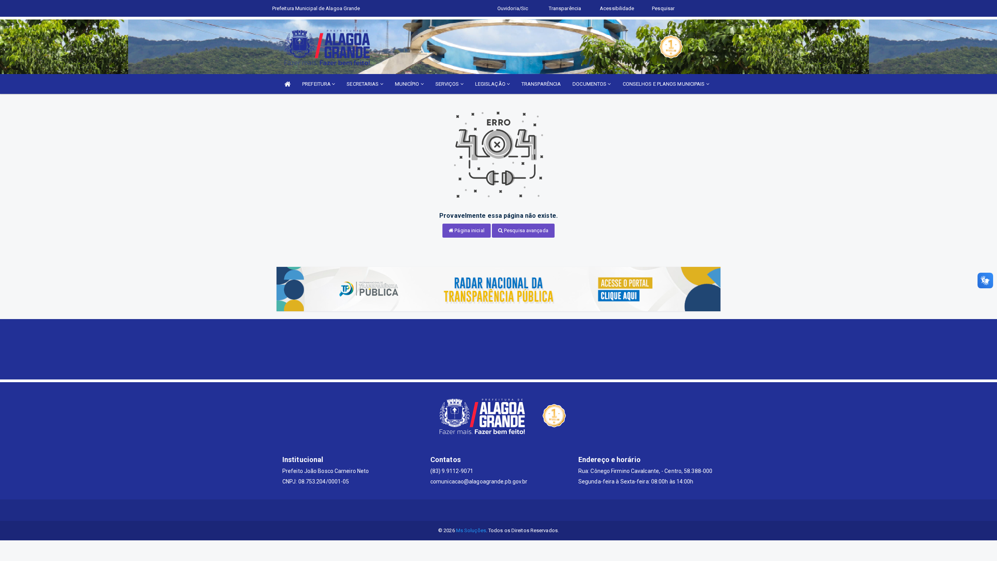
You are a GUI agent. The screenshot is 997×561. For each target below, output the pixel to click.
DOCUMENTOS (590, 84)
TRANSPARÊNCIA (541, 84)
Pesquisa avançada (525, 230)
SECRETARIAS (363, 84)
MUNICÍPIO (408, 84)
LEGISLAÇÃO (491, 84)
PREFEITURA (317, 84)
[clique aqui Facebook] (489, 510)
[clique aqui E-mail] (470, 510)
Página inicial (468, 230)
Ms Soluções (471, 530)
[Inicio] (287, 84)
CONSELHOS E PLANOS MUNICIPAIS (664, 84)
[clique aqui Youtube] (508, 510)
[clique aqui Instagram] (527, 510)
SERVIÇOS (447, 84)
